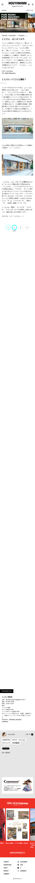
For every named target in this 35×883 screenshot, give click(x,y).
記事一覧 (28, 734)
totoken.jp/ (5, 721)
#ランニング (6, 743)
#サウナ (14, 740)
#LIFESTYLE (6, 740)
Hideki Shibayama (10, 73)
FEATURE (7, 752)
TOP (3, 752)
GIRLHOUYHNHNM (17, 853)
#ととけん (22, 740)
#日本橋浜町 (16, 743)
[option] (17, 826)
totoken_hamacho (15, 719)
